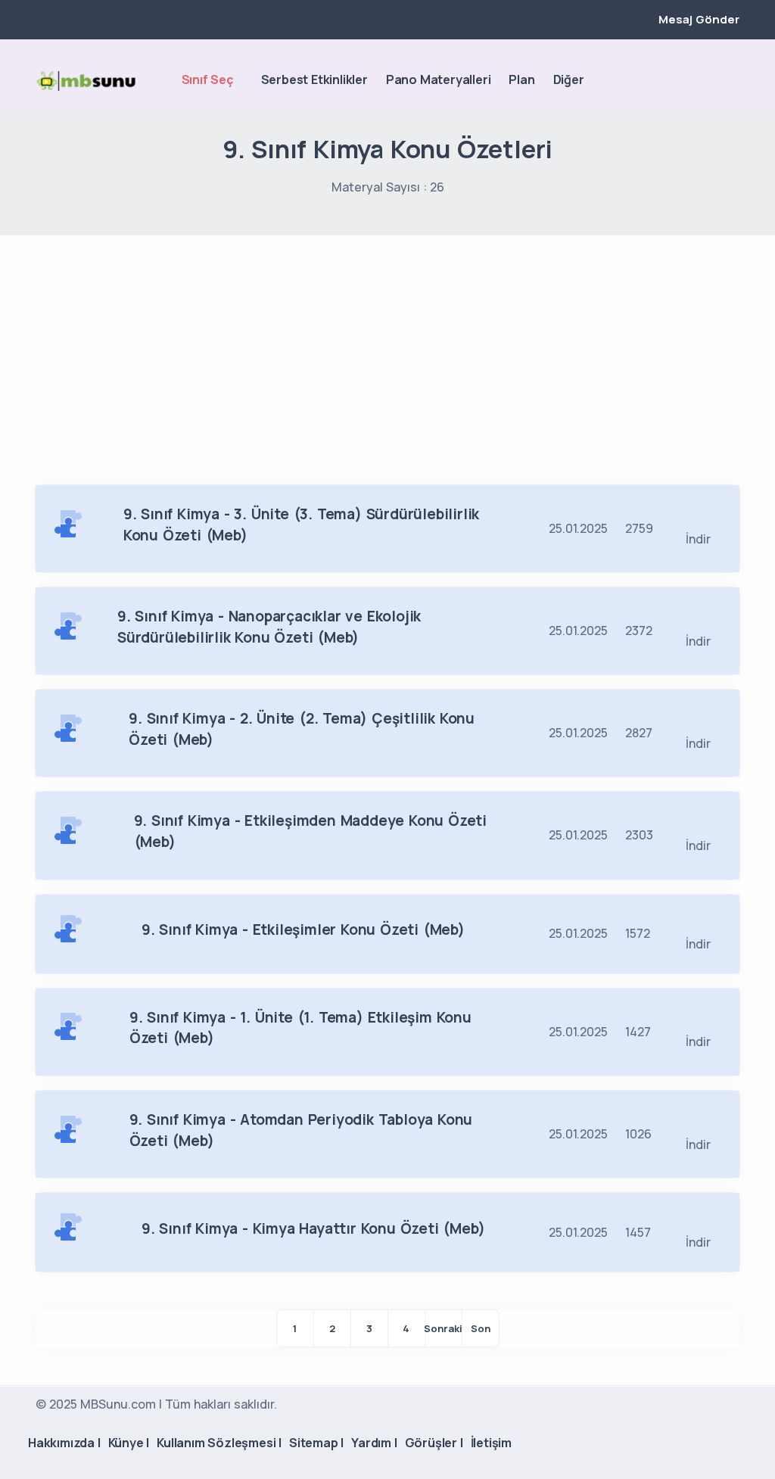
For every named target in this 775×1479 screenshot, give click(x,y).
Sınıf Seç (207, 79)
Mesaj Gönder (698, 19)
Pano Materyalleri (438, 79)
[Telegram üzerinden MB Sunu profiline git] (680, 81)
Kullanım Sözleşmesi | (219, 1442)
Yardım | (374, 1442)
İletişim (491, 1442)
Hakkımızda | (64, 1442)
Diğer (568, 79)
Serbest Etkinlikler (314, 79)
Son (480, 1328)
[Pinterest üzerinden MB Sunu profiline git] (731, 81)
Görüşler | (434, 1442)
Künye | (129, 1442)
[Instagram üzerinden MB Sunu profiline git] (706, 81)
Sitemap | (316, 1442)
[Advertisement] (387, 349)
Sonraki (443, 1328)
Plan (521, 79)
